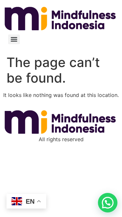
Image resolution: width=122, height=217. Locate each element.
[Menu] (14, 39)
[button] (107, 202)
